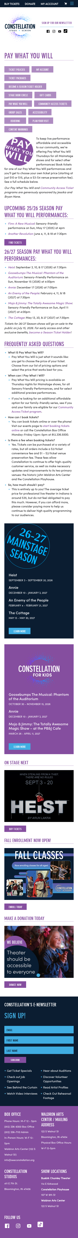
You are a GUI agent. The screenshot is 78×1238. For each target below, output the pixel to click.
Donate (30, 4)
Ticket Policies (17, 69)
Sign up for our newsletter (57, 22)
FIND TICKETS (15, 242)
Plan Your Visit (41, 121)
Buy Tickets (11, 4)
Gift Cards (45, 95)
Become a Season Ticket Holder (25, 86)
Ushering (15, 121)
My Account (49, 4)
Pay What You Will (18, 104)
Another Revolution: (21, 233)
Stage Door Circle (18, 95)
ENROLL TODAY (15, 907)
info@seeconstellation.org (19, 1160)
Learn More (20, 631)
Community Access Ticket (56, 188)
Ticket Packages (17, 78)
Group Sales (15, 112)
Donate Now (15, 985)
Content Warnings (18, 129)
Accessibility (40, 112)
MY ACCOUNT (42, 69)
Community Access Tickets (52, 104)
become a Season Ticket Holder (50, 332)
